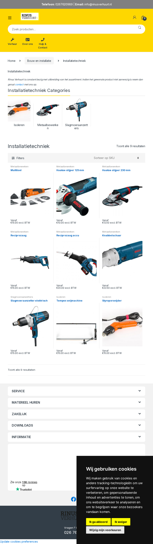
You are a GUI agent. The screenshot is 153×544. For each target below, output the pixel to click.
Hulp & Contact (42, 45)
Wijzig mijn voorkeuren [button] (105, 530)
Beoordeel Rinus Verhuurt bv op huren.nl (24, 460)
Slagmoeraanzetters (22, 297)
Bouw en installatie (39, 60)
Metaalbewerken (19, 166)
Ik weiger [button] (121, 521)
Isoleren (60, 297)
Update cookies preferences (19, 541)
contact (19, 84)
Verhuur (12, 43)
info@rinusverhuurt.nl (98, 4)
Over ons (27, 43)
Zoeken (139, 29)
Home (11, 60)
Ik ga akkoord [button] (98, 521)
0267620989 (64, 4)
